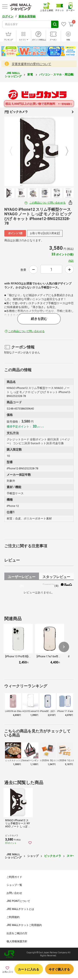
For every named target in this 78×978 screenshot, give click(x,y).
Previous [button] (13, 151)
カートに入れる (28, 969)
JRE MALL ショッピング (13, 74)
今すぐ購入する (59, 969)
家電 (30, 74)
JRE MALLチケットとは (20, 909)
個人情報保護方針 (16, 941)
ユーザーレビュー (22, 577)
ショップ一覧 (14, 885)
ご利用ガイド (14, 876)
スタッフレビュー (56, 577)
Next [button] (64, 151)
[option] (39, 151)
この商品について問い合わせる (47, 202)
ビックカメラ (18, 111)
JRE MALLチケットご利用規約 (24, 925)
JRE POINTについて (18, 901)
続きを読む (39, 319)
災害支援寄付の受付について (31, 64)
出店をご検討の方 (16, 933)
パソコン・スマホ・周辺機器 (57, 74)
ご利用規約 (13, 917)
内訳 (71, 260)
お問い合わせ (14, 893)
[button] (63, 647)
